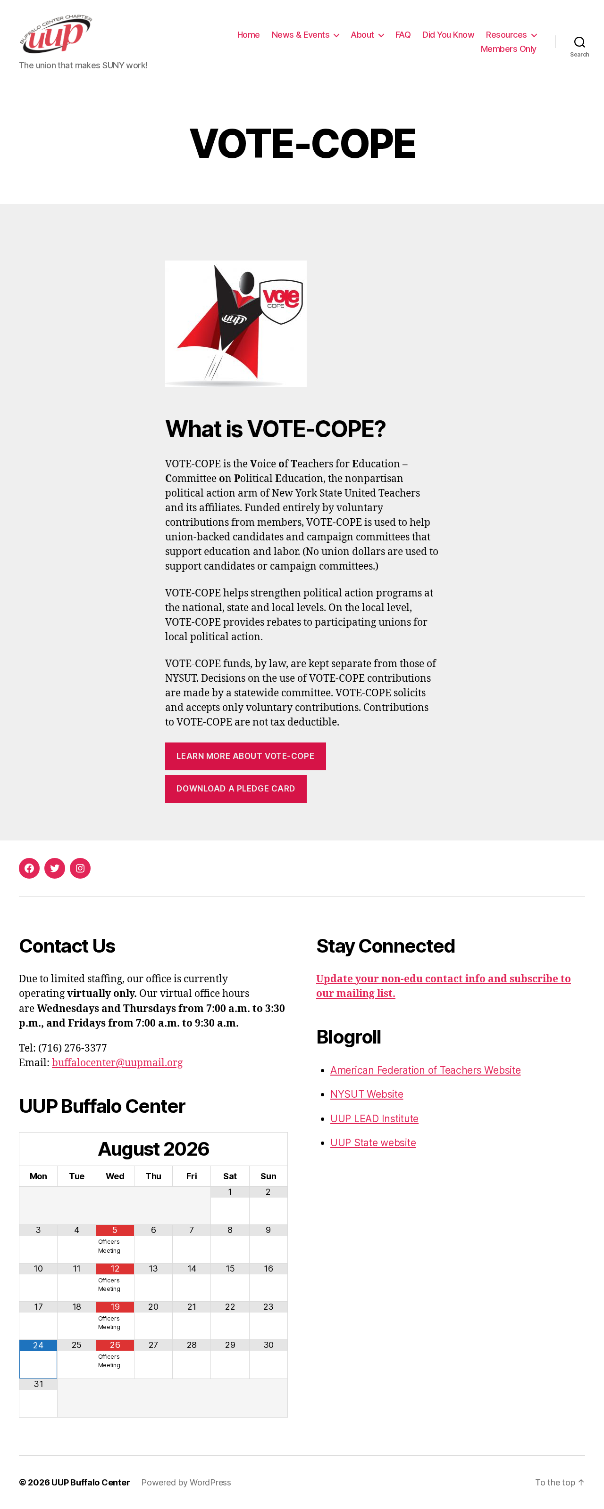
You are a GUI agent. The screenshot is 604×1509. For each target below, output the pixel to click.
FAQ (403, 35)
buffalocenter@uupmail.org (117, 1063)
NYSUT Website (366, 1094)
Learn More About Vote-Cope (245, 756)
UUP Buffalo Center (90, 1482)
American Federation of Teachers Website (425, 1070)
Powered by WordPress (186, 1482)
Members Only (509, 49)
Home (248, 35)
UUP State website (373, 1143)
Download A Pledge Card (235, 788)
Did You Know (448, 35)
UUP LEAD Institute (374, 1119)
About (362, 35)
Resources (506, 35)
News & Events (301, 35)
